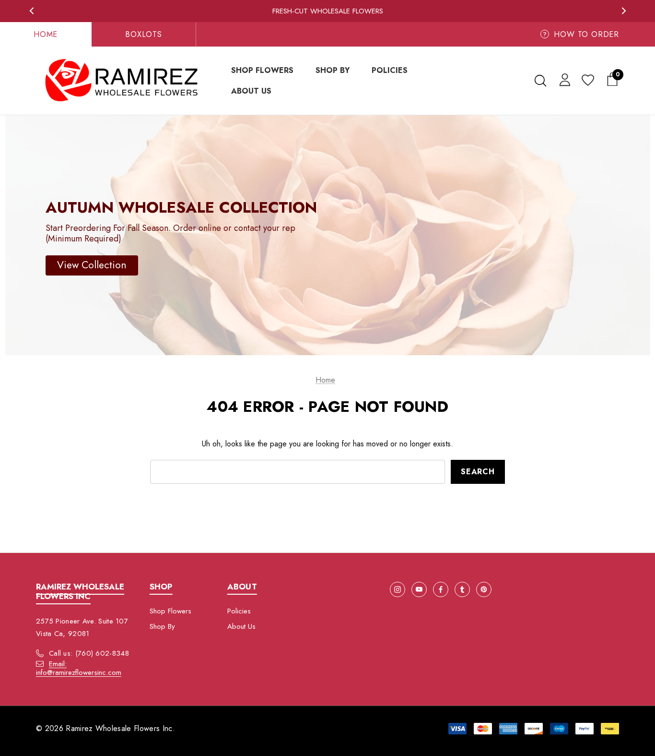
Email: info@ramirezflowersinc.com (78, 668)
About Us (241, 626)
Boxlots (143, 34)
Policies (239, 611)
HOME (46, 34)
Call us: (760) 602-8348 (89, 653)
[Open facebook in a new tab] (440, 589)
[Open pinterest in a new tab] (483, 589)
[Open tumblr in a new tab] (462, 589)
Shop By (162, 626)
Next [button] (624, 11)
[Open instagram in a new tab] (397, 589)
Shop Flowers (170, 611)
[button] (92, 265)
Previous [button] (31, 11)
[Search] (540, 81)
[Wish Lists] (587, 81)
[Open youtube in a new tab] (419, 589)
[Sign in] (563, 79)
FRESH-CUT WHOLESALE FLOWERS (327, 11)
